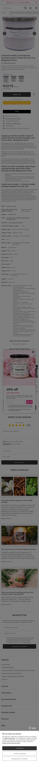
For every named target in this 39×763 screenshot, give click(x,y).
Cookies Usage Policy (9, 738)
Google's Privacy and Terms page (11, 743)
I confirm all (19, 748)
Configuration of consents (19, 759)
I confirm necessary (19, 753)
